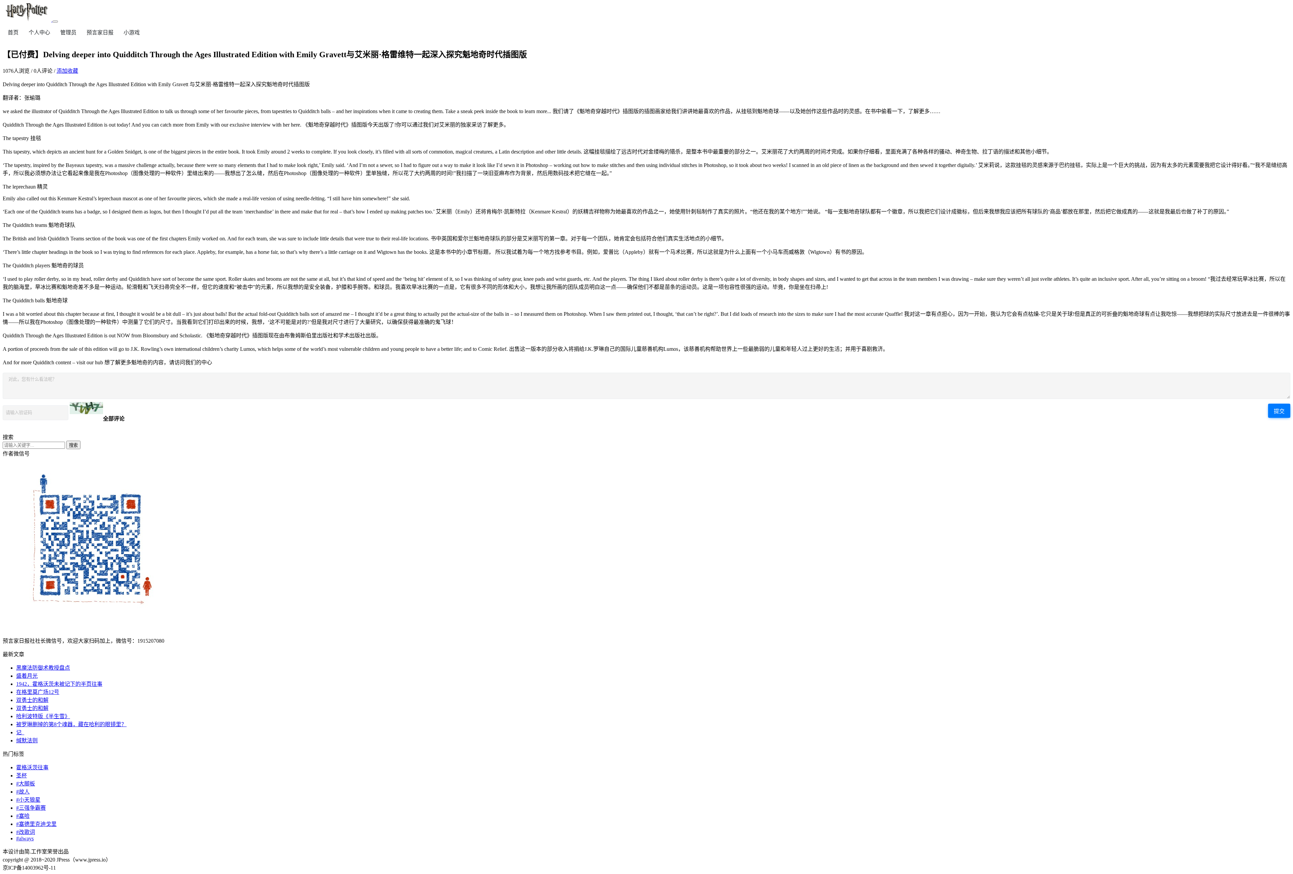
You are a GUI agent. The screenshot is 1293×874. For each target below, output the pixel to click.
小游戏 (132, 32)
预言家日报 (100, 32)
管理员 (68, 32)
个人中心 (39, 32)
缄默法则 (27, 740)
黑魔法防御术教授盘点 (43, 668)
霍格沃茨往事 (32, 767)
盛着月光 (27, 676)
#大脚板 (25, 783)
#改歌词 (25, 832)
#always (25, 838)
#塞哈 (23, 816)
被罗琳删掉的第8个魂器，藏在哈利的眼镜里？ (71, 724)
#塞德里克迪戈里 (36, 824)
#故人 (23, 792)
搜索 (73, 445)
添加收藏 (67, 71)
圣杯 (21, 775)
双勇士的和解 (32, 700)
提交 (1279, 411)
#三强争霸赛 (31, 808)
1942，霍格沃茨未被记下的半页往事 (59, 684)
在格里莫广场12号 (37, 692)
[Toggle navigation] (55, 22)
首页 (13, 32)
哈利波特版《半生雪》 (43, 716)
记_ (20, 732)
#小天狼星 (28, 800)
